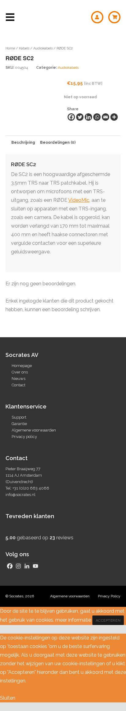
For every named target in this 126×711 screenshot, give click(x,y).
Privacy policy (24, 436)
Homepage (22, 365)
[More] (114, 117)
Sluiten (7, 698)
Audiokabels (43, 48)
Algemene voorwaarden (34, 430)
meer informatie (73, 620)
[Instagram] (18, 566)
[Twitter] (79, 117)
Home (10, 48)
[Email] (105, 117)
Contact (18, 385)
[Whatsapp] (97, 117)
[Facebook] (71, 117)
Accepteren (108, 620)
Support (19, 417)
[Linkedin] (88, 117)
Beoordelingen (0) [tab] (58, 142)
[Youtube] (35, 566)
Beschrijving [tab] (23, 142)
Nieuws (18, 378)
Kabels (24, 48)
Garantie (19, 423)
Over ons (20, 372)
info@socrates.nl (20, 494)
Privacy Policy (109, 596)
